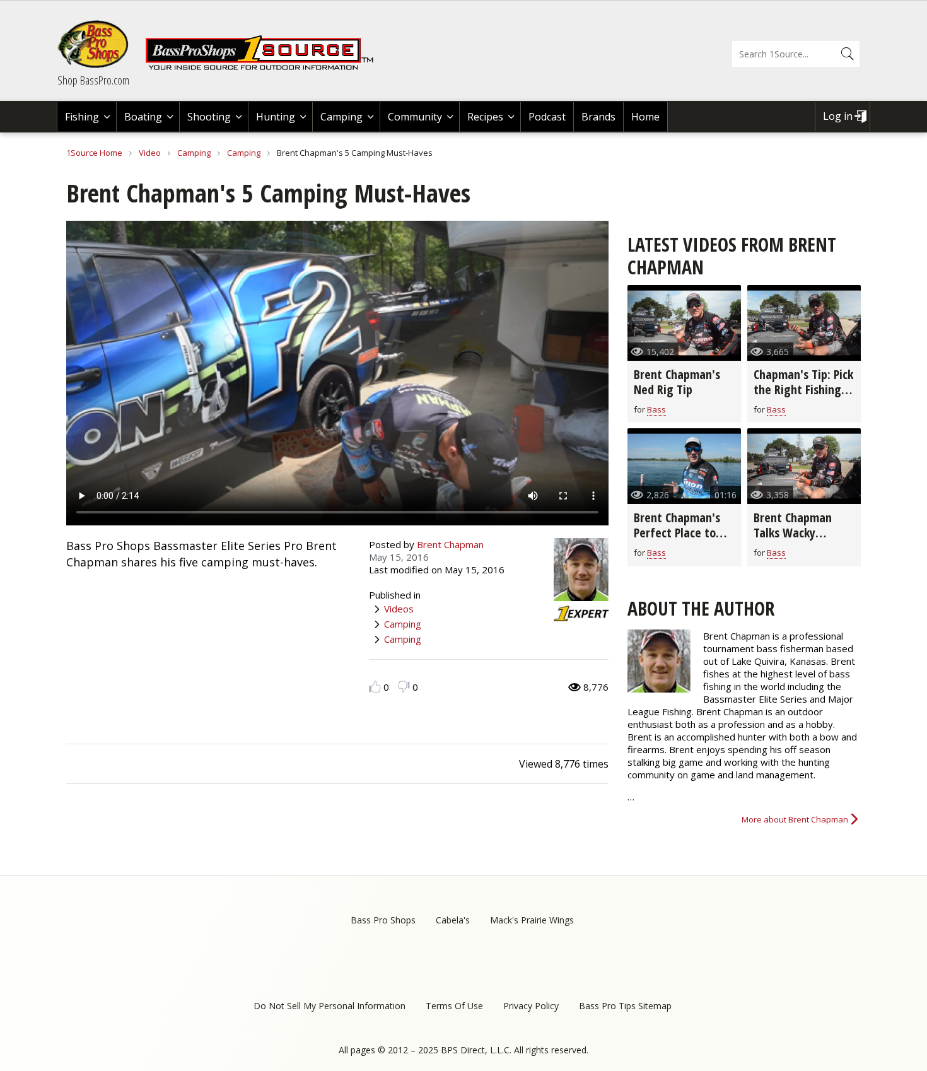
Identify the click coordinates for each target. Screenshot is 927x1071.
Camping (341, 117)
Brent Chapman (450, 544)
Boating (143, 117)
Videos (399, 608)
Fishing (82, 117)
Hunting (275, 117)
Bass (656, 409)
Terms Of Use (454, 1006)
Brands (598, 117)
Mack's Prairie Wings (532, 920)
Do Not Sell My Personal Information (329, 1006)
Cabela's (453, 920)
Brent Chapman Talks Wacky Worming (793, 532)
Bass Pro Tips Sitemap (625, 1006)
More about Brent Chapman (795, 819)
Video (150, 152)
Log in (838, 116)
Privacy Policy (531, 1006)
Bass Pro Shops (383, 920)
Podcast (547, 117)
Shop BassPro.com (93, 80)
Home (645, 117)
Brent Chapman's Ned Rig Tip (677, 382)
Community (415, 117)
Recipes (485, 117)
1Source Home (94, 152)
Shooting (209, 117)
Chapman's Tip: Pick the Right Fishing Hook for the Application (803, 397)
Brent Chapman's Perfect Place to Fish (677, 532)
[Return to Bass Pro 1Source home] (264, 67)
